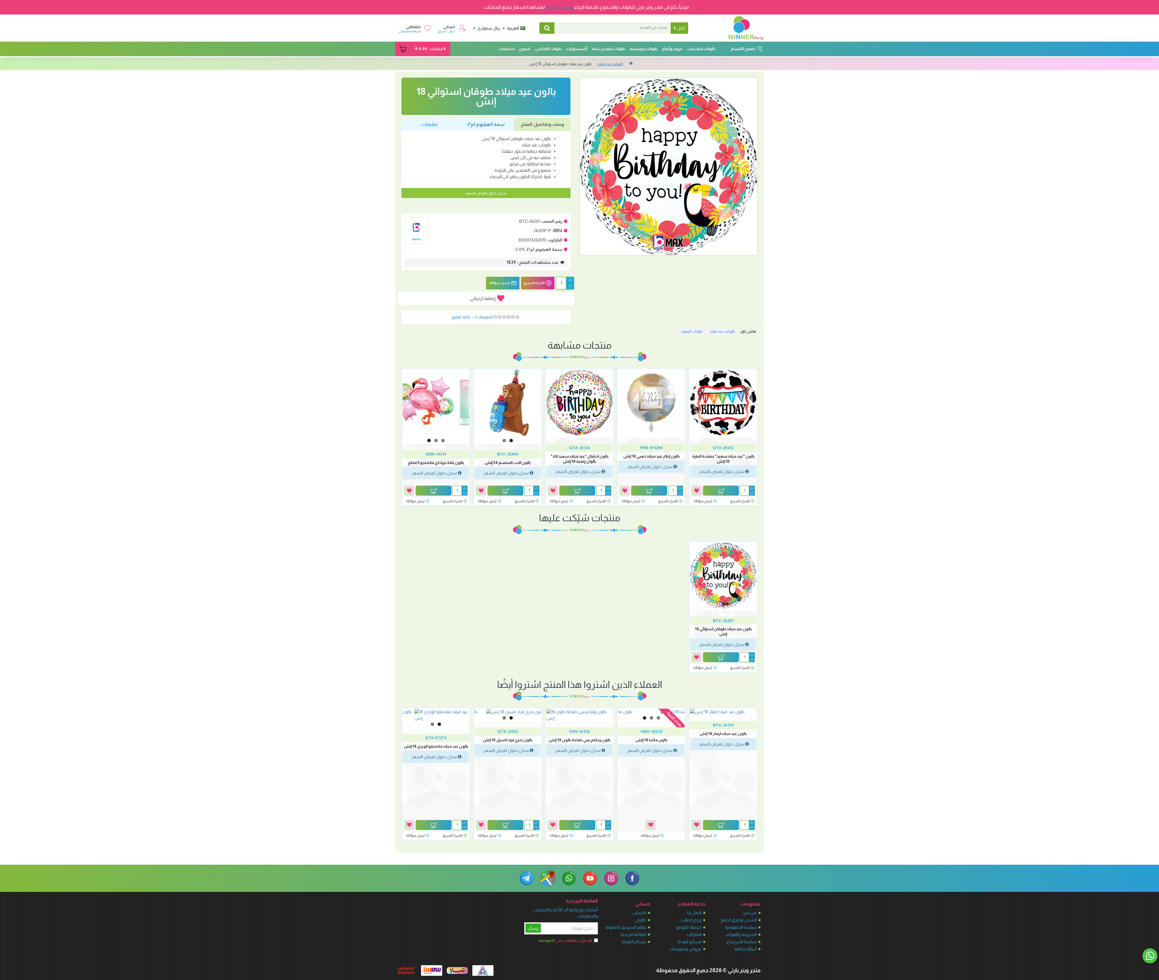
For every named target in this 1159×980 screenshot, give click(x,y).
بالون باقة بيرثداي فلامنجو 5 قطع (436, 462)
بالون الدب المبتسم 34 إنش (508, 462)
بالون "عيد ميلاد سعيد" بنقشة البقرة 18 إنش (723, 459)
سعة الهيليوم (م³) (486, 124)
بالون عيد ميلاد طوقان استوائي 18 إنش (723, 631)
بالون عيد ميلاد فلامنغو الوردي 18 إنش (436, 746)
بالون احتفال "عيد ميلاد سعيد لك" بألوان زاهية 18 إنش (579, 459)
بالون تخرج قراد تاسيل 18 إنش (507, 740)
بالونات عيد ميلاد (610, 64)
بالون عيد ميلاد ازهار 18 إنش (723, 733)
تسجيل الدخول (559, 7)
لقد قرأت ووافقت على (565, 940)
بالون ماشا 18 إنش (651, 740)
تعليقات (429, 124)
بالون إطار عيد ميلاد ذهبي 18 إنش (651, 456)
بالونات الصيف (692, 331)
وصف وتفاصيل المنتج (542, 124)
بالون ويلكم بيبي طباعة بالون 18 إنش (580, 740)
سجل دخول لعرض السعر (485, 193)
